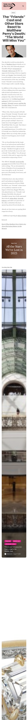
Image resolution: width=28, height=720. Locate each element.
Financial (8, 541)
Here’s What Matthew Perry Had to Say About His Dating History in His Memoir (14, 226)
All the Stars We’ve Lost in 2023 (14, 249)
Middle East (16, 541)
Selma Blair (13, 198)
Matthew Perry (11, 64)
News (13, 12)
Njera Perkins (22, 216)
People (11, 75)
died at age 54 (12, 71)
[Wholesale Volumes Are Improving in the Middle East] (14, 414)
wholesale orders (10, 544)
